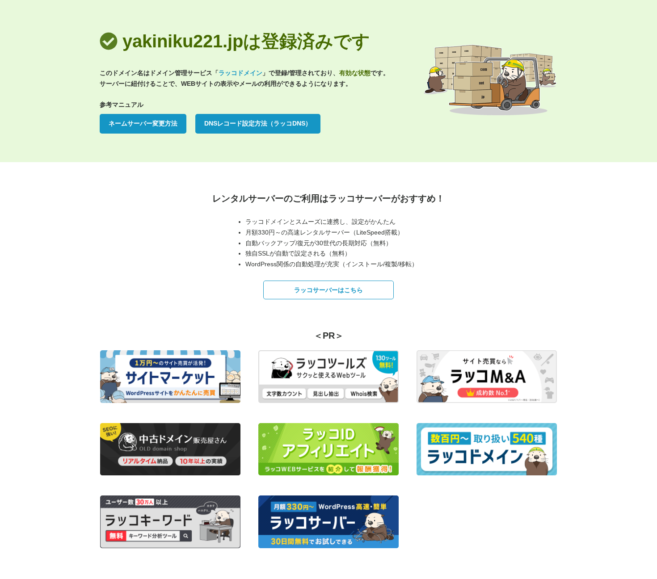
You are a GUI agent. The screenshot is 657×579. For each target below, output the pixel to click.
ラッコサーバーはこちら (328, 290)
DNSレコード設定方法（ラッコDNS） (258, 123)
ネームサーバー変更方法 (143, 123)
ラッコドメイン (240, 72)
